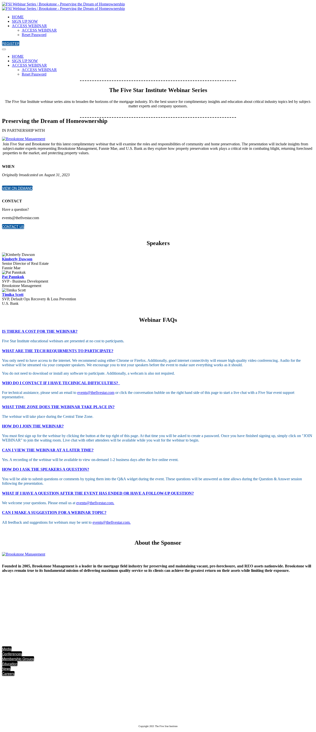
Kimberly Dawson (17, 259)
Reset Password (34, 35)
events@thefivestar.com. (95, 503)
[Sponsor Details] (23, 139)
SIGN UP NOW (25, 21)
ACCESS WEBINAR (29, 26)
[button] (11, 43)
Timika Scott (12, 294)
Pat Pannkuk (13, 277)
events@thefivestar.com (95, 392)
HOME (18, 17)
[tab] (158, 331)
